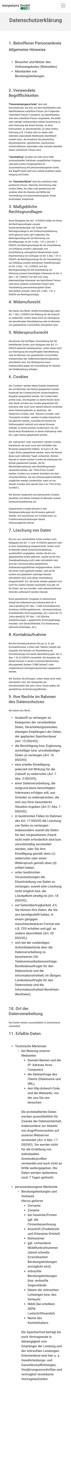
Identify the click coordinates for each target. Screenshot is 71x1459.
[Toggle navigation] (63, 5)
